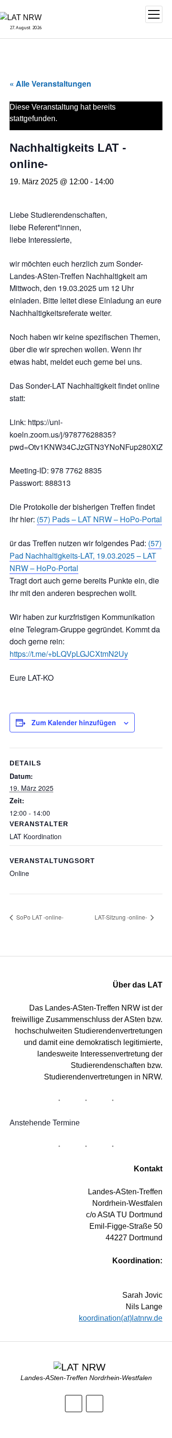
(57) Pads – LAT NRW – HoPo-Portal (99, 519)
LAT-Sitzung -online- (122, 917)
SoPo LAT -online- (39, 917)
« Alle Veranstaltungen (50, 83)
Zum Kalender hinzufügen (74, 722)
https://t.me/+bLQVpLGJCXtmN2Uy (69, 653)
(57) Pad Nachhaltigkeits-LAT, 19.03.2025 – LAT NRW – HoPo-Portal (85, 555)
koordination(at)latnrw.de (120, 1318)
